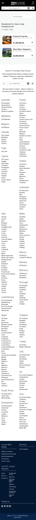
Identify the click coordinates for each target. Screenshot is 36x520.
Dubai (21, 363)
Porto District (23, 300)
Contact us (4, 478)
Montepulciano (6, 259)
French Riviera (24, 125)
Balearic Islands (6, 324)
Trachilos (22, 182)
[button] (5, 8)
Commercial (5, 458)
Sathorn (22, 335)
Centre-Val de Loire (26, 119)
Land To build (5, 461)
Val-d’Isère (23, 156)
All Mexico (22, 255)
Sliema (21, 237)
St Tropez (22, 148)
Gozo (21, 223)
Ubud (21, 209)
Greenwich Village (25, 409)
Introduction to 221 (12, 474)
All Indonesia (23, 190)
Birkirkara (22, 221)
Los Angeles (23, 415)
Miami (21, 418)
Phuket (21, 333)
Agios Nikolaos (24, 168)
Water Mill (22, 428)
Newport (22, 383)
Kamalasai (23, 324)
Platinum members (7, 451)
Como (3, 233)
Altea (3, 320)
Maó (2, 363)
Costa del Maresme (8, 347)
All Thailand (23, 318)
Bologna (4, 223)
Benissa (4, 330)
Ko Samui (22, 326)
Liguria (3, 247)
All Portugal (23, 285)
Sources (22, 146)
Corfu (21, 170)
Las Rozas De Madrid (8, 355)
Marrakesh (23, 277)
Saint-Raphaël (24, 144)
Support (11, 484)
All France (22, 103)
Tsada (3, 182)
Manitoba (4, 137)
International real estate (8, 454)
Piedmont (4, 264)
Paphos (4, 175)
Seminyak (22, 205)
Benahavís (5, 326)
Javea (3, 353)
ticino (3, 418)
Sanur (21, 203)
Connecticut (23, 403)
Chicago (22, 401)
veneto (3, 288)
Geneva (4, 410)
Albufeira (22, 287)
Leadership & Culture (12, 492)
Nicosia (4, 173)
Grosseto (4, 241)
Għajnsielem (23, 225)
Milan (3, 253)
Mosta (21, 233)
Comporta (22, 289)
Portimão (22, 298)
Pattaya (22, 330)
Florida (21, 405)
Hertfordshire (23, 377)
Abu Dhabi (23, 359)
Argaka (3, 161)
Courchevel (23, 123)
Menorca (4, 367)
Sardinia (4, 282)
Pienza (3, 266)
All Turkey (22, 345)
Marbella (4, 365)
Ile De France (24, 127)
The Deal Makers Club (12, 480)
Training (11, 489)
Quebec (4, 141)
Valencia (4, 386)
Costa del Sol (6, 341)
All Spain (4, 318)
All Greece (23, 164)
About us (4, 475)
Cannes (22, 117)
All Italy (3, 217)
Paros (21, 178)
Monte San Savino (7, 257)
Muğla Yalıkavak (25, 347)
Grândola (22, 293)
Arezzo (3, 219)
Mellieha (22, 231)
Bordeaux (22, 115)
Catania (4, 229)
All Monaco (23, 265)
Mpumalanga (5, 398)
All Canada (5, 135)
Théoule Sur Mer (25, 150)
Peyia (3, 178)
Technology (12, 486)
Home (3, 473)
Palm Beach (23, 424)
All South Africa (6, 394)
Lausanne (4, 412)
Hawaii (21, 411)
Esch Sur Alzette (7, 306)
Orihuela (4, 371)
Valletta (21, 241)
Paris (21, 140)
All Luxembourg (6, 300)
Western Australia (7, 111)
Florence (4, 237)
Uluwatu (22, 207)
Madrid (3, 357)
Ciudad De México (25, 257)
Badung (22, 192)
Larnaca (4, 169)
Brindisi (4, 225)
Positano (4, 270)
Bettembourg (5, 302)
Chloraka (4, 165)
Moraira (4, 369)
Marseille (22, 131)
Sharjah (22, 367)
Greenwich (23, 407)
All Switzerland (6, 406)
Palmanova (5, 373)
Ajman (21, 361)
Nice (21, 138)
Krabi (21, 328)
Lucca (3, 251)
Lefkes (21, 174)
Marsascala (23, 229)
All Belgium (5, 127)
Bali (20, 194)
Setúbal (22, 304)
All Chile (4, 151)
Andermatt (4, 408)
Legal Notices (17, 517)
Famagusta (5, 167)
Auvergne (22, 109)
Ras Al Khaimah (24, 365)
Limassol (4, 171)
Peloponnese (23, 180)
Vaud (3, 420)
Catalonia (4, 337)
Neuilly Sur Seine (25, 136)
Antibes (22, 105)
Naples (3, 262)
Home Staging (23, 449)
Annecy (22, 107)
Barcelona (4, 322)
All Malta (22, 217)
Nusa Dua (22, 201)
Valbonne (22, 154)
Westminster (23, 389)
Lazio (3, 243)
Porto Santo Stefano (8, 274)
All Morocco (23, 273)
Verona (3, 292)
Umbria (3, 286)
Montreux (4, 416)
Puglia (3, 276)
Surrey (21, 387)
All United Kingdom (26, 375)
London (22, 379)
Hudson (22, 413)
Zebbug (22, 247)
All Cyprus (4, 159)
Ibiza (3, 351)
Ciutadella (4, 339)
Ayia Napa (5, 163)
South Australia (6, 107)
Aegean (22, 166)
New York (22, 420)
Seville (3, 383)
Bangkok (22, 320)
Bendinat (4, 328)
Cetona (3, 231)
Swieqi (21, 239)
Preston (22, 385)
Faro (21, 291)
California (22, 399)
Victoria (4, 109)
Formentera (5, 349)
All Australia (5, 103)
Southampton (23, 426)
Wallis (3, 424)
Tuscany (4, 284)
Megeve (22, 133)
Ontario (3, 139)
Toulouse (22, 152)
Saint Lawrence (24, 235)
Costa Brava (5, 345)
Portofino (4, 268)
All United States (25, 397)
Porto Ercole (5, 272)
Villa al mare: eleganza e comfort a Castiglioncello (22, 50)
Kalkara (22, 227)
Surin (21, 337)
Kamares (22, 172)
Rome (3, 280)
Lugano (4, 414)
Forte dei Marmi (6, 239)
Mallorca (4, 361)
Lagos (21, 296)
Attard (21, 219)
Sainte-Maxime (24, 142)
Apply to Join (11, 495)
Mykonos (22, 176)
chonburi (22, 322)
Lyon (21, 129)
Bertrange (4, 304)
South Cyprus (6, 180)
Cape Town (5, 396)
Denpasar (22, 196)
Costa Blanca (6, 343)
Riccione (4, 278)
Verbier (3, 422)
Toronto (3, 143)
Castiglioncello (6, 227)
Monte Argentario (7, 255)
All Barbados (5, 119)
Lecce (3, 245)
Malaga (3, 359)
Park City (22, 422)
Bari (2, 221)
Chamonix (22, 121)
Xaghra (21, 245)
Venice (3, 290)
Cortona (4, 235)
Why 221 (11, 477)
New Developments (7, 456)
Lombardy (4, 249)
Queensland (5, 105)
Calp (3, 335)
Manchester (23, 381)
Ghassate (22, 275)
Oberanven (5, 310)
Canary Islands (6, 333)
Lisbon (21, 302)
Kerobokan (23, 198)
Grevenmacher (6, 308)
